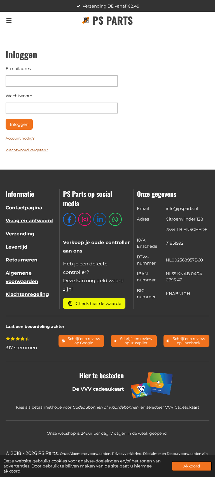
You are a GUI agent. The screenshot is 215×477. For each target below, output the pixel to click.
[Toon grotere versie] (152, 385)
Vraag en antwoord (29, 220)
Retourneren (22, 260)
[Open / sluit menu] (9, 20)
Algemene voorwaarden (89, 454)
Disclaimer (152, 454)
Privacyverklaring (126, 454)
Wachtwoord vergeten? (27, 150)
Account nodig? (20, 138)
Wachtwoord (19, 95)
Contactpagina (24, 207)
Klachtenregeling (27, 294)
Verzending (20, 234)
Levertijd (16, 247)
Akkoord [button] (191, 466)
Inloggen (19, 124)
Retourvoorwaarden (184, 454)
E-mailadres (18, 68)
